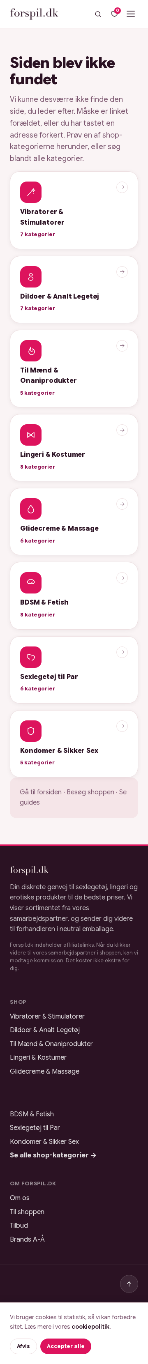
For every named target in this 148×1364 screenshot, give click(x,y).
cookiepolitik (90, 1326)
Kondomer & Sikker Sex (44, 1142)
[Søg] (97, 14)
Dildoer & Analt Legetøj (45, 1030)
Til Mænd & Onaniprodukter (51, 1044)
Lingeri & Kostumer (38, 1057)
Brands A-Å (27, 1239)
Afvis (23, 1346)
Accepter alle (66, 1346)
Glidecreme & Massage (44, 1071)
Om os (20, 1198)
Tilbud (19, 1225)
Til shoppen (27, 1212)
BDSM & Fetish (32, 1114)
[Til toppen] (129, 1284)
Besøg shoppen (90, 792)
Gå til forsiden (41, 792)
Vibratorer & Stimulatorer (47, 1016)
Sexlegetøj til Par (35, 1128)
